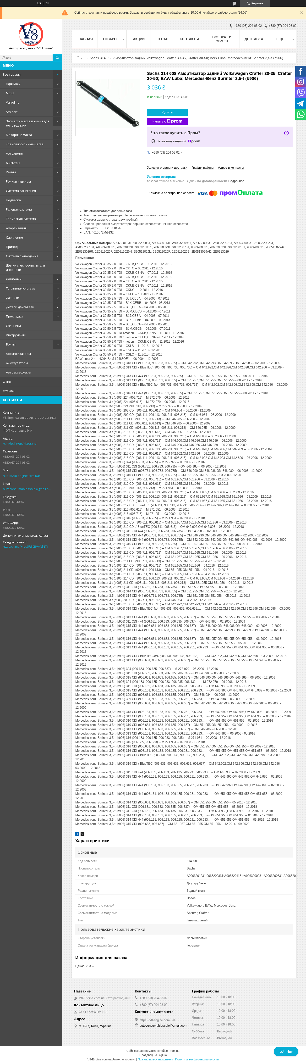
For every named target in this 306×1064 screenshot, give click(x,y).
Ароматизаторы (18, 353)
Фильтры (13, 163)
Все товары (12, 74)
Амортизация (16, 228)
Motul (10, 93)
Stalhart (11, 112)
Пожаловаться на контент (155, 1059)
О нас (7, 381)
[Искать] (57, 57)
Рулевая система (19, 209)
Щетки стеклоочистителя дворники (25, 267)
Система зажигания (21, 191)
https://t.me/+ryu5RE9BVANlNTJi (25, 546)
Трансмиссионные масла (25, 144)
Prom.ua (174, 1051)
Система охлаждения (22, 256)
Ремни (11, 172)
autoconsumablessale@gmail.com (27, 489)
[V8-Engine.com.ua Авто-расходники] (31, 34)
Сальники (13, 325)
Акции (139, 39)
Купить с (159, 121)
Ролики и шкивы (18, 181)
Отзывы (9, 391)
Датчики (12, 297)
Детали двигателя (20, 307)
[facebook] (77, 835)
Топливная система (21, 288)
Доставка (254, 39)
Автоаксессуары (18, 372)
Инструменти (16, 335)
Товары (110, 39)
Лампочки (14, 279)
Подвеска (13, 200)
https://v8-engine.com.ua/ (21, 476)
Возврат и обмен (221, 39)
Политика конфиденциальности (197, 1059)
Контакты (189, 39)
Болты (11, 344)
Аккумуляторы (17, 363)
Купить (167, 112)
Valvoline (12, 102)
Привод (12, 247)
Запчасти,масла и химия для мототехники (27, 123)
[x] (82, 835)
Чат (290, 1051)
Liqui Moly (13, 84)
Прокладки (14, 316)
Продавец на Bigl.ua (153, 1055)
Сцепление (14, 237)
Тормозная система (21, 219)
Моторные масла (19, 135)
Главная (84, 39)
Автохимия (14, 153)
